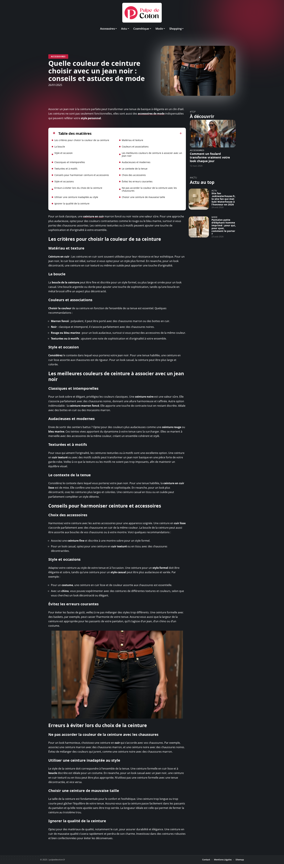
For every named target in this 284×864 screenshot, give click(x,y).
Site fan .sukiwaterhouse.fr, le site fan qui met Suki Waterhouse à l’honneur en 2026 (223, 199)
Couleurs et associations (135, 146)
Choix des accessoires (134, 175)
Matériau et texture (132, 140)
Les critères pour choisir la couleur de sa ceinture (81, 140)
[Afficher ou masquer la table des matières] (137, 133)
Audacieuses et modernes (136, 162)
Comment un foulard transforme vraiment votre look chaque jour (210, 157)
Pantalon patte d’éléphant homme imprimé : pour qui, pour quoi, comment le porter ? (224, 226)
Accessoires (58, 56)
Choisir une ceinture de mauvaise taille (143, 197)
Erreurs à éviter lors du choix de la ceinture (78, 187)
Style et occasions (64, 181)
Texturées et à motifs (65, 168)
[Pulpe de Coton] (142, 13)
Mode (214, 217)
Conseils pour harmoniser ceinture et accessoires (81, 175)
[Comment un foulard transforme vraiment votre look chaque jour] (213, 133)
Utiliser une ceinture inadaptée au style (76, 197)
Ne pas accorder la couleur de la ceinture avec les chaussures (149, 189)
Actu (214, 191)
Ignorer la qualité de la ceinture (71, 203)
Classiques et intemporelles (69, 162)
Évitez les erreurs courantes (137, 181)
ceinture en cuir (93, 216)
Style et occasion (63, 153)
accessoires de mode (151, 113)
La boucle (59, 146)
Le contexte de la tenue (134, 168)
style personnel (91, 118)
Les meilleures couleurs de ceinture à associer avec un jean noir (152, 154)
